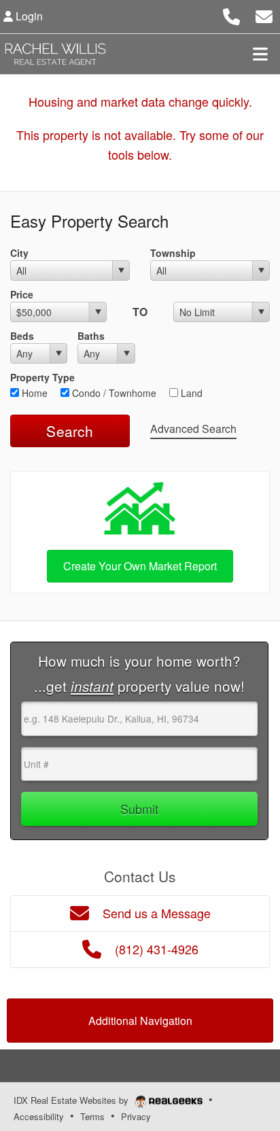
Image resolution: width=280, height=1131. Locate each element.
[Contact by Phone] (231, 14)
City (19, 253)
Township (173, 253)
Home (33, 393)
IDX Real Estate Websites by (72, 1100)
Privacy (136, 1116)
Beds (22, 336)
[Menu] (260, 53)
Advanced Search (193, 428)
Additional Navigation (140, 1020)
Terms (92, 1116)
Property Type (42, 377)
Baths (91, 336)
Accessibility (39, 1116)
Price (21, 294)
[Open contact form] (264, 14)
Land (190, 393)
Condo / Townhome (112, 393)
